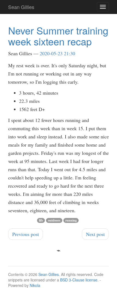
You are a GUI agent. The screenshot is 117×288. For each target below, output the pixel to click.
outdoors (54, 220)
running (71, 220)
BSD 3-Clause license (78, 280)
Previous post (25, 234)
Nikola (35, 285)
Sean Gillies (48, 274)
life (41, 220)
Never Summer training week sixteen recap (58, 35)
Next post (95, 234)
